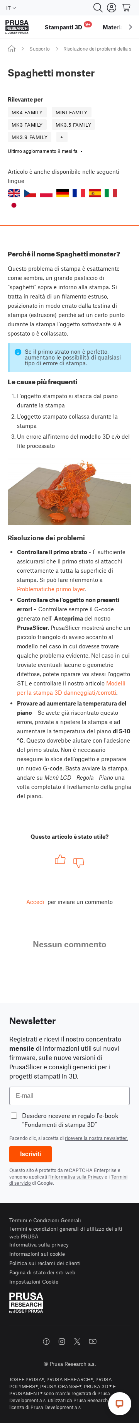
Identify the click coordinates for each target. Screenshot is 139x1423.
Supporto (39, 49)
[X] (77, 1341)
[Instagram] (62, 1341)
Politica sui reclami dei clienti (45, 1263)
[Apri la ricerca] (98, 7)
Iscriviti (30, 1154)
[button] (14, 193)
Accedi (35, 901)
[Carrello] (126, 7)
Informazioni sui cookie (37, 1253)
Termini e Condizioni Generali (45, 1220)
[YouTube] (92, 1341)
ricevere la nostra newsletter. (96, 1138)
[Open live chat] (119, 1403)
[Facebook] (46, 1341)
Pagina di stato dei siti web (42, 1272)
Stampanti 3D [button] (67, 26)
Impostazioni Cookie (33, 1281)
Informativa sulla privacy (39, 1244)
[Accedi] (111, 7)
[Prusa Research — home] (17, 27)
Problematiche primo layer (51, 588)
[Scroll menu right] (130, 27)
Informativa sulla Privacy (76, 1177)
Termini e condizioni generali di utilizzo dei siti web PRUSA (65, 1232)
